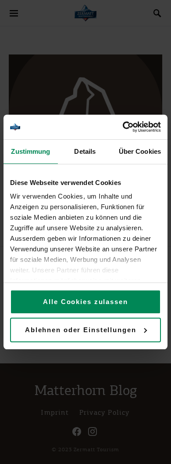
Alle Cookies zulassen (85, 301)
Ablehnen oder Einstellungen (80, 330)
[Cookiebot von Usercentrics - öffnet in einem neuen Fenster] (123, 127)
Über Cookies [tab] (140, 151)
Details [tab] (85, 151)
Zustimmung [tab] (30, 151)
